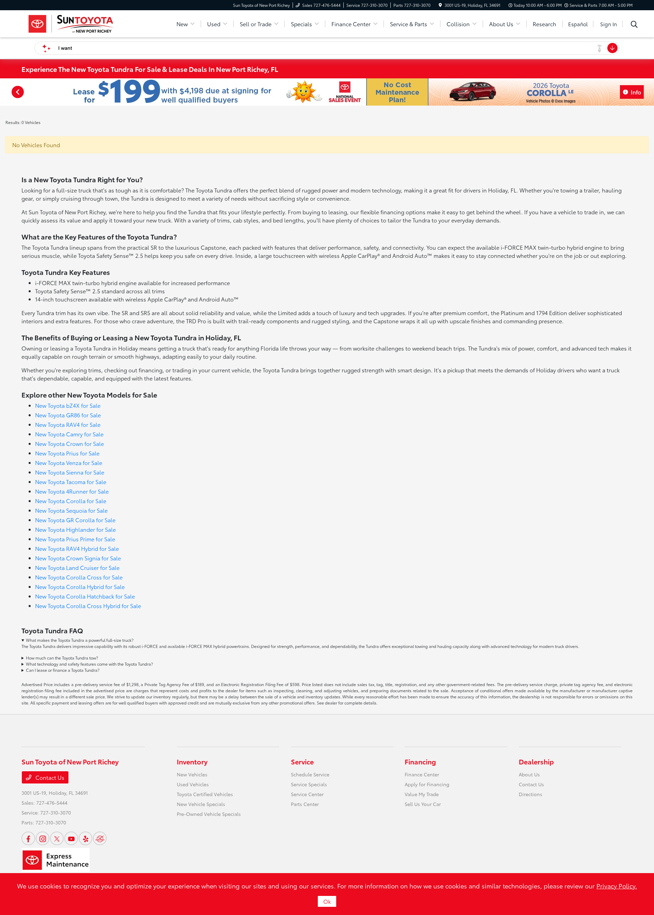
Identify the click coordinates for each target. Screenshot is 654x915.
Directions (530, 794)
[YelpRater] (85, 838)
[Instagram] (42, 838)
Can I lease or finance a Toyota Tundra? (62, 670)
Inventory (192, 761)
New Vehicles (192, 774)
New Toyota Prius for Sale (67, 453)
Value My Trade (422, 794)
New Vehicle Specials (201, 804)
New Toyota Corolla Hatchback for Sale (85, 596)
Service (302, 761)
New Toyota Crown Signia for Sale (78, 558)
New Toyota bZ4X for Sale (67, 405)
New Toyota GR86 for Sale (68, 415)
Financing (420, 761)
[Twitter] (57, 838)
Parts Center (305, 804)
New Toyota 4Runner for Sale (72, 491)
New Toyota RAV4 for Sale (67, 424)
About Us (529, 774)
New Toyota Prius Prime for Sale (75, 539)
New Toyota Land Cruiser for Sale (77, 567)
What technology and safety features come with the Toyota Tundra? (89, 664)
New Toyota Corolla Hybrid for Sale (80, 586)
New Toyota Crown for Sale (69, 443)
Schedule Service (310, 774)
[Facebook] (28, 838)
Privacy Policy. (616, 885)
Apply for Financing (427, 784)
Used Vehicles (193, 784)
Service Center (307, 794)
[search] (634, 25)
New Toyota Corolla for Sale (70, 501)
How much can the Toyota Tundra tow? (62, 658)
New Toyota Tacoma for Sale (70, 481)
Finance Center (422, 774)
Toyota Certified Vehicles (205, 794)
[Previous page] (17, 92)
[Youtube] (71, 838)
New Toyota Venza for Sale (68, 462)
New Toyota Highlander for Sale (75, 529)
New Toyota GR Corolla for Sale (75, 520)
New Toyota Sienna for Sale (69, 472)
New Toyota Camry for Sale (69, 434)
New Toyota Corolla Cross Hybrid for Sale (88, 605)
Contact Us (49, 777)
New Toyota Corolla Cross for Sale (79, 577)
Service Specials (309, 784)
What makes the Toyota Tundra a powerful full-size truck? (80, 640)
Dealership (536, 761)
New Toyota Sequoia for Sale (71, 510)
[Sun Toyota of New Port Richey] (70, 23)
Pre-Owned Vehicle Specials (209, 813)
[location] (440, 5)
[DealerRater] (100, 838)
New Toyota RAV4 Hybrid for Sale (77, 548)
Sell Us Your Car (423, 804)
